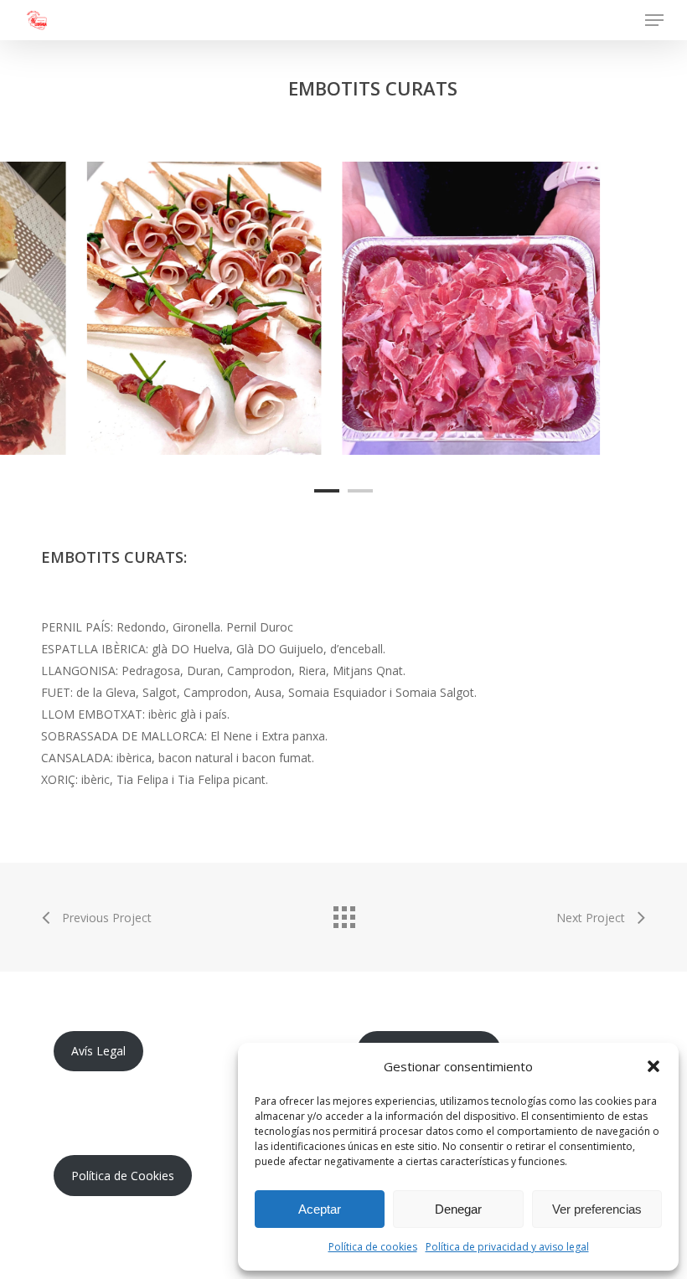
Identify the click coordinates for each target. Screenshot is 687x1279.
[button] (653, 1066)
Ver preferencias (597, 1209)
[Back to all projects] (343, 913)
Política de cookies (372, 1247)
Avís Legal (98, 1051)
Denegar (458, 1209)
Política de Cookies (122, 1176)
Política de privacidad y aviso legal (507, 1247)
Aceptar (319, 1209)
